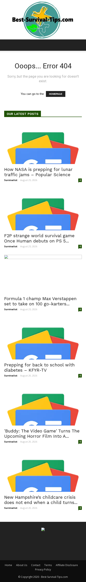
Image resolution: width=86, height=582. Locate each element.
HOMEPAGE (55, 94)
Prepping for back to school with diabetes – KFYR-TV (39, 367)
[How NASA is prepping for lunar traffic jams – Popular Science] (43, 143)
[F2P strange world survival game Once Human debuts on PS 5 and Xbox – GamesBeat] (43, 209)
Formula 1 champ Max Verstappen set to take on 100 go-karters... (40, 301)
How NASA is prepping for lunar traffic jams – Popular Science (38, 172)
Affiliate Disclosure (67, 565)
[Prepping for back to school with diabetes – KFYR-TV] (43, 338)
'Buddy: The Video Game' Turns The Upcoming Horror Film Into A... (42, 433)
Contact (35, 565)
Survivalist (10, 180)
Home (8, 565)
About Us (21, 565)
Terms (48, 565)
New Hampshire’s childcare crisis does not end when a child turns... (40, 500)
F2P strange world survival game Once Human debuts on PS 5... (39, 238)
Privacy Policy (43, 569)
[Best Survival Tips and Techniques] (43, 19)
